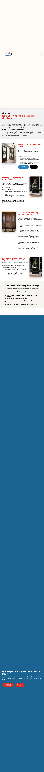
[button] (41, 54)
